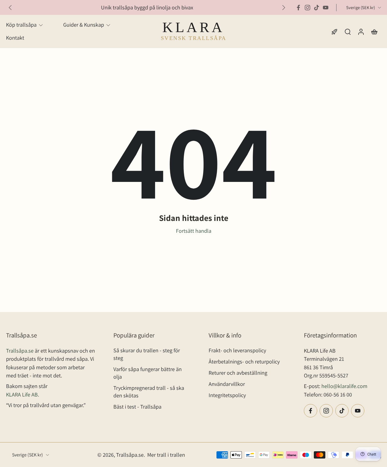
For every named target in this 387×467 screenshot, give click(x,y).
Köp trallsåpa (21, 24)
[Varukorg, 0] (374, 31)
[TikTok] (316, 7)
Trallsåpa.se (20, 350)
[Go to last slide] (10, 7)
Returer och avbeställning (238, 372)
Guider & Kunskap (83, 24)
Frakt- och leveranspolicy (237, 350)
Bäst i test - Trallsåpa (137, 406)
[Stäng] (38, 447)
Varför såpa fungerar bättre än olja (147, 372)
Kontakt (15, 37)
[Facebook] (298, 7)
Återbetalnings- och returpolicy (244, 361)
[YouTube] (325, 7)
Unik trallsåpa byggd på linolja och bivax (147, 7)
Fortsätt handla (193, 230)
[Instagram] (307, 7)
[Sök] (347, 31)
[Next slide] (283, 7)
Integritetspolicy (227, 395)
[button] (334, 31)
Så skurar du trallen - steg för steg (146, 354)
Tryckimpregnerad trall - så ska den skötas (148, 391)
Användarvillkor (227, 383)
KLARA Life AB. (22, 394)
